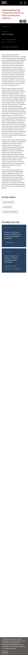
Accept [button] (5, 652)
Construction (7, 207)
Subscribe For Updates (10, 47)
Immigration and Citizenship (10, 266)
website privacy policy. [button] (10, 648)
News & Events (6, 26)
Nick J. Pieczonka (7, 34)
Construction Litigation (10, 212)
